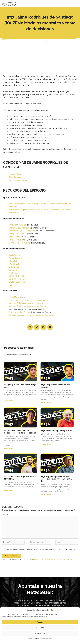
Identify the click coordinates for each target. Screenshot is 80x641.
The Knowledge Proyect (20, 312)
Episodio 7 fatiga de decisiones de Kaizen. (27, 306)
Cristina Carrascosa (17, 282)
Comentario (6, 515)
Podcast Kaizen (15, 174)
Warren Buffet (15, 264)
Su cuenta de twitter (18, 180)
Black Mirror (14, 297)
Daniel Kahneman (16, 276)
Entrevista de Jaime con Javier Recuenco (27, 300)
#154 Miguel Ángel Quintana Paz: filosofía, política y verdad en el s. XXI (56, 478)
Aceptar (40, 622)
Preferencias (40, 633)
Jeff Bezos (13, 273)
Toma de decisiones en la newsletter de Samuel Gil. (32, 315)
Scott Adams (14, 255)
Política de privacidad (46, 638)
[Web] (66, 542)
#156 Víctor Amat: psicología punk (56, 431)
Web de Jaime (15, 177)
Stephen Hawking (17, 279)
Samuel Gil (13, 270)
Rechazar (40, 628)
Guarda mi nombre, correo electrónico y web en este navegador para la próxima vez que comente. (40, 549)
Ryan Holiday (15, 285)
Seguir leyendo (9, 400)
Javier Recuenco (16, 258)
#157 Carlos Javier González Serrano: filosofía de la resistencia (20, 432)
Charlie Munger (15, 267)
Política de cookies (33, 638)
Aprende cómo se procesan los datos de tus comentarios (54, 559)
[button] (30, 327)
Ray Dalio (13, 261)
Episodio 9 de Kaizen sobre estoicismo (26, 303)
